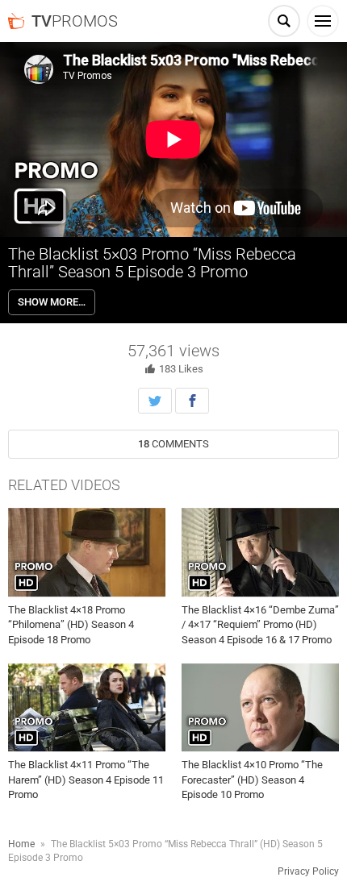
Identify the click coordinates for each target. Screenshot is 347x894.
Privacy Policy (308, 871)
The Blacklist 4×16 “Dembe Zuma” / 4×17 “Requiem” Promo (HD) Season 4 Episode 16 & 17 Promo (260, 624)
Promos (74, 21)
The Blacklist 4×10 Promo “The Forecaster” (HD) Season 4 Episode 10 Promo (252, 779)
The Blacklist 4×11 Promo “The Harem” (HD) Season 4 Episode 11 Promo (86, 779)
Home (21, 844)
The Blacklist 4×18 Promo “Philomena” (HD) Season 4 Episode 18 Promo (71, 624)
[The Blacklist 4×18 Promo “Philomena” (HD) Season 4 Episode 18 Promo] (86, 552)
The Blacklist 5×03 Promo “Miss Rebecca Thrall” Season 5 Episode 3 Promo (152, 262)
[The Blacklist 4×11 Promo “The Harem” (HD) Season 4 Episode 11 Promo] (86, 707)
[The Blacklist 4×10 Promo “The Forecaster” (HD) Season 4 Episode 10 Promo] (260, 707)
